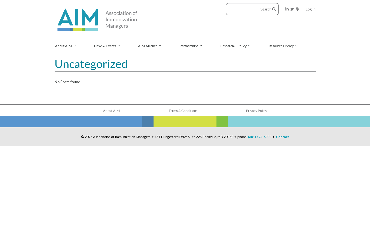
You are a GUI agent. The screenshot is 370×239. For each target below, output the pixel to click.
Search (266, 9)
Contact (282, 137)
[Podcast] (297, 9)
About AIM (111, 110)
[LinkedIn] (287, 9)
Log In (311, 9)
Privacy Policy (256, 110)
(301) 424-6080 (259, 137)
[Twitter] (292, 9)
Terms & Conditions (183, 110)
